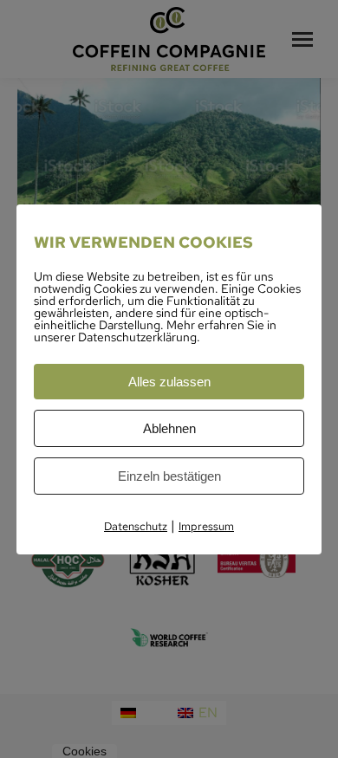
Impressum (206, 526)
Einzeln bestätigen (169, 476)
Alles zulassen (169, 381)
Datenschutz (135, 526)
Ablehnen (169, 428)
